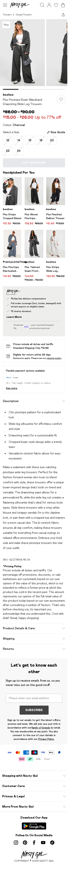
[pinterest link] (25, 842)
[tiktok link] (52, 842)
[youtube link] (43, 842)
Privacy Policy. (46, 739)
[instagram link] (16, 842)
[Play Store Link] (34, 826)
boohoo (8, 94)
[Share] (63, 14)
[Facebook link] (34, 842)
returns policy (54, 358)
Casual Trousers (24, 14)
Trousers (7, 14)
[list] (34, 54)
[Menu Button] (5, 5)
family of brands (40, 727)
